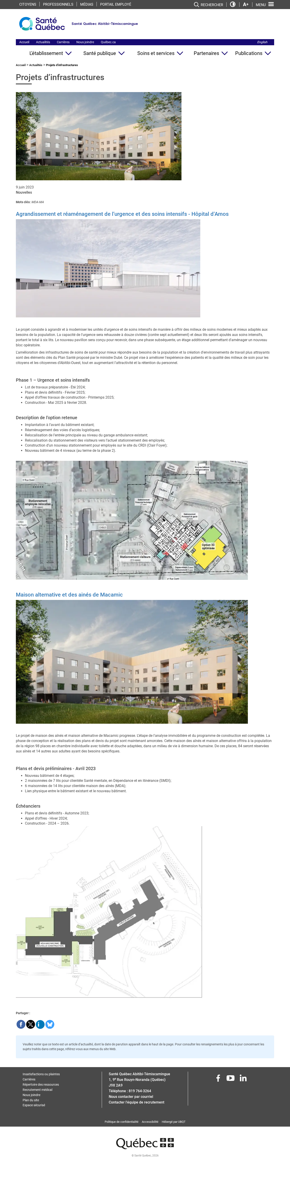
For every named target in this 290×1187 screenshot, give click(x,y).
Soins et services (155, 53)
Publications (248, 53)
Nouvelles (24, 192)
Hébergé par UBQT (174, 1121)
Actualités (43, 42)
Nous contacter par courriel (131, 1096)
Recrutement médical (37, 1090)
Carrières (63, 42)
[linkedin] (243, 1079)
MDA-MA (37, 202)
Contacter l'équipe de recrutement (136, 1102)
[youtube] (231, 1079)
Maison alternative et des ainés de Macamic (69, 595)
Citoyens (27, 4)
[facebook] (218, 1079)
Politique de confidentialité (121, 1121)
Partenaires (206, 53)
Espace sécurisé (34, 1105)
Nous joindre (85, 42)
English (262, 42)
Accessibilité (150, 1121)
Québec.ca (108, 42)
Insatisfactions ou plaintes (41, 1074)
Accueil (24, 42)
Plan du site (31, 1100)
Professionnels (58, 4)
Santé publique (99, 53)
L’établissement (46, 53)
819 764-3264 (140, 1091)
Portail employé (115, 4)
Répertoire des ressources (41, 1084)
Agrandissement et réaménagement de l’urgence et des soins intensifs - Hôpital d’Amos (122, 214)
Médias (86, 4)
